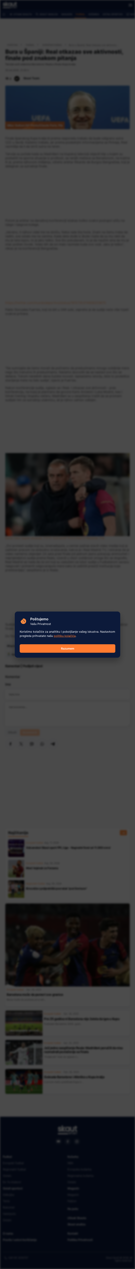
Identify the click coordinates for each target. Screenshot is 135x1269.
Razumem (67, 648)
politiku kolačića (65, 636)
